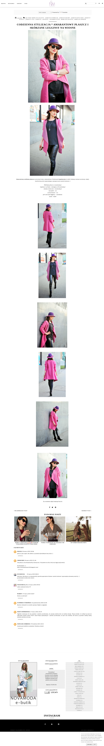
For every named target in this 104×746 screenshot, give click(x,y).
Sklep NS (3, 3)
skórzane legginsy (67, 19)
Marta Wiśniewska (23, 611)
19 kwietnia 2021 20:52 (37, 624)
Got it (95, 744)
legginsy (45, 19)
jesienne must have (77, 18)
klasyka (78, 683)
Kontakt (19, 3)
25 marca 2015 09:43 (34, 584)
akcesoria (78, 688)
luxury (78, 710)
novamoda (78, 705)
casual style (78, 693)
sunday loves (78, 686)
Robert (19, 593)
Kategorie (11, 3)
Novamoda (21, 574)
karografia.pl (90, 730)
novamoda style (54, 19)
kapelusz (39, 19)
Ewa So (60, 501)
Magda (19, 551)
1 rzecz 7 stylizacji (78, 691)
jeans (78, 695)
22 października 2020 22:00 (39, 602)
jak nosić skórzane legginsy (34, 18)
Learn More (89, 744)
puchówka (78, 700)
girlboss (78, 673)
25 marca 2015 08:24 (33, 574)
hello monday (78, 666)
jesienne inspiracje (51, 18)
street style (78, 669)
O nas (25, 3)
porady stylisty (78, 664)
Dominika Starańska (24, 602)
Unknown (20, 560)
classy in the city (78, 671)
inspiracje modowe (78, 676)
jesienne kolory (64, 18)
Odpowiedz (20, 555)
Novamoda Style (21, 730)
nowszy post (86, 510)
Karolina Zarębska (23, 624)
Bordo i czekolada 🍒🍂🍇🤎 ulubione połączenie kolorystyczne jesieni (26, 543)
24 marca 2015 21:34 (30, 560)
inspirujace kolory (78, 698)
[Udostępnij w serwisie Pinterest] (55, 508)
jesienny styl (30, 19)
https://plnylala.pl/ (43, 615)
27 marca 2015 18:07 (28, 593)
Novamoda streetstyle (78, 681)
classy (78, 678)
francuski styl (78, 708)
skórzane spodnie (80, 19)
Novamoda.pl (61, 187)
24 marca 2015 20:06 (28, 551)
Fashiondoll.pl (22, 584)
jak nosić (78, 674)
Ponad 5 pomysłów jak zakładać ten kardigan (52, 543)
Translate (64, 12)
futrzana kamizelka (78, 703)
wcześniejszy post (20, 510)
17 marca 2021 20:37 (36, 611)
